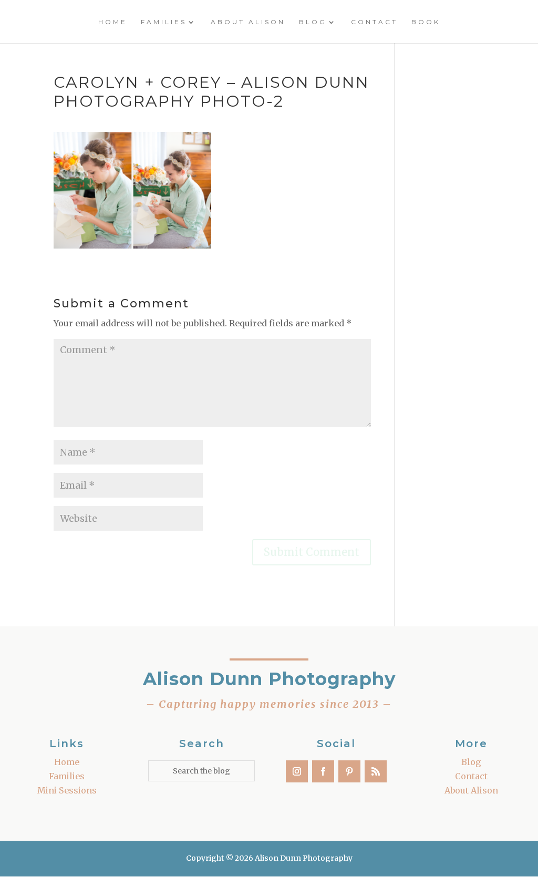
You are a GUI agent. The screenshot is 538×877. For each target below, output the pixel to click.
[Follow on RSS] (376, 771)
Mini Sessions (67, 790)
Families (164, 22)
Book (425, 22)
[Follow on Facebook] (323, 771)
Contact (374, 22)
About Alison (248, 22)
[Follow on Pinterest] (349, 771)
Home (112, 22)
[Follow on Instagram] (297, 771)
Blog (313, 22)
